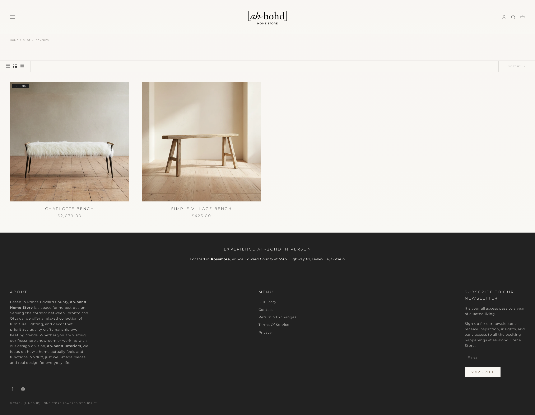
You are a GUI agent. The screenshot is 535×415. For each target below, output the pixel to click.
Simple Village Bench (201, 208)
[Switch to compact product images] (22, 66)
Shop (27, 40)
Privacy (265, 332)
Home (14, 40)
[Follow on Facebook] (12, 389)
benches (42, 40)
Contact (266, 310)
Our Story (267, 302)
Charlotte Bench (69, 208)
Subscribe (482, 372)
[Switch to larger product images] (8, 66)
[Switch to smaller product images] (15, 66)
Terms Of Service (274, 325)
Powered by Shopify (79, 403)
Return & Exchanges (278, 317)
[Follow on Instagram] (23, 389)
